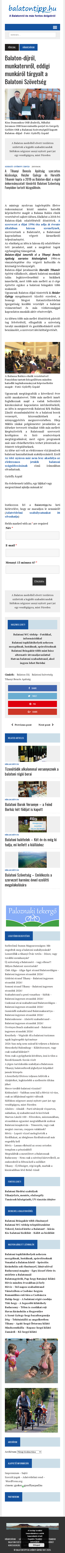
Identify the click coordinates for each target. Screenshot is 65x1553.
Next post (44, 724)
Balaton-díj (23, 674)
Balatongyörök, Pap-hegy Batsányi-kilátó (30, 1278)
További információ (36, 1540)
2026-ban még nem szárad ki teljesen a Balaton (32, 1043)
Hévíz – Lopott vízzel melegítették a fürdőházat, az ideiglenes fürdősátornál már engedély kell (30, 1137)
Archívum (10, 1451)
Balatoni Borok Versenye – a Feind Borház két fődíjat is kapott (28, 806)
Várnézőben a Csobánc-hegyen (24, 1291)
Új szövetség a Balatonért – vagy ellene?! (28, 962)
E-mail (11, 545)
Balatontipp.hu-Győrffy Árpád (29, 1550)
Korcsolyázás (14, 1545)
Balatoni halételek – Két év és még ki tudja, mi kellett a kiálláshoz (31, 842)
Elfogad (36, 1545)
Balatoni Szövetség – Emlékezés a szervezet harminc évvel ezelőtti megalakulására (28, 880)
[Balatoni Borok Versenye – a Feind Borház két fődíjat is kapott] (32, 795)
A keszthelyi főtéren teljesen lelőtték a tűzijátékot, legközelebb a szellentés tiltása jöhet (29, 1080)
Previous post (23, 724)
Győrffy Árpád (22, 166)
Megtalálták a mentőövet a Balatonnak (27, 1153)
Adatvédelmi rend (33, 1477)
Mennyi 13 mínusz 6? (21, 562)
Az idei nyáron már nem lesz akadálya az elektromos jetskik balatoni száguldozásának (32, 461)
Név (9, 528)
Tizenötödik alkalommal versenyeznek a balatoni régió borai (32, 771)
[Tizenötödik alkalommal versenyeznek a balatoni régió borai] (32, 759)
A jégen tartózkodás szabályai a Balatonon (29, 1064)
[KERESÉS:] (32, 34)
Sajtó (24, 1473)
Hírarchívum (12, 764)
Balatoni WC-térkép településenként (27, 1224)
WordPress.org (14, 1481)
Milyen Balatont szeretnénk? (21, 966)
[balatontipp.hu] (32, 11)
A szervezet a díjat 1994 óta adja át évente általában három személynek (32, 224)
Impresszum (12, 1473)
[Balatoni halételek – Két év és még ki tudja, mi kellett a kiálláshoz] (32, 830)
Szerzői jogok (12, 1477)
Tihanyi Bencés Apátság (18, 679)
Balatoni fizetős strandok (19, 1542)
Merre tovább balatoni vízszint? (23, 1088)
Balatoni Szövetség (42, 674)
